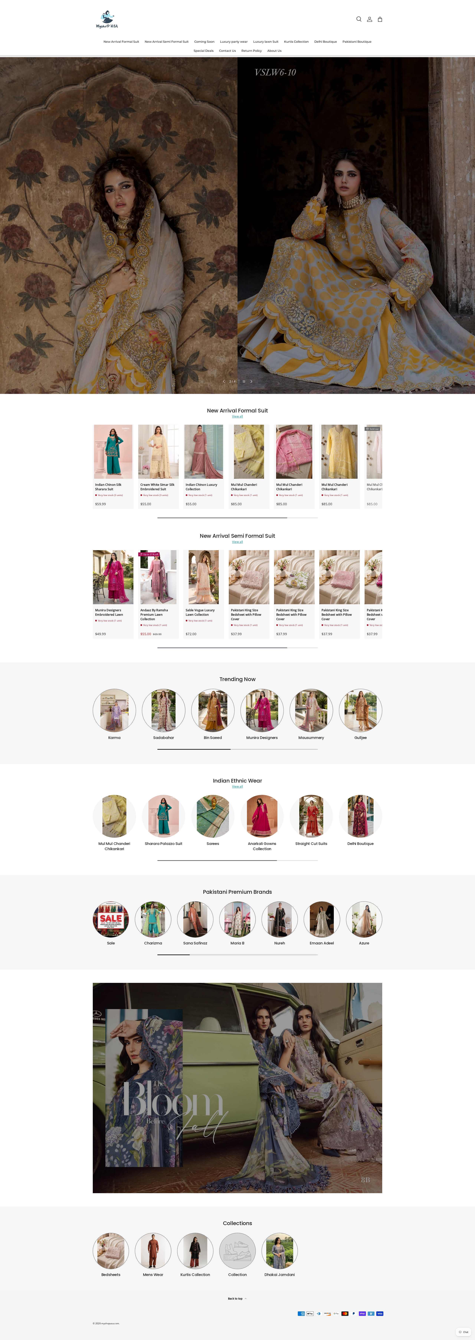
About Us (274, 51)
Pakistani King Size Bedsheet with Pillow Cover (246, 614)
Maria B (237, 943)
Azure (364, 943)
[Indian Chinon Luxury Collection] (204, 452)
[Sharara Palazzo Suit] (163, 816)
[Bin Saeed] (212, 710)
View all (237, 416)
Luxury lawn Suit (266, 41)
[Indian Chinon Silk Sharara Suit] (113, 452)
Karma (114, 737)
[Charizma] (153, 919)
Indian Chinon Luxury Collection (201, 487)
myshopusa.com (110, 1323)
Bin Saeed (213, 737)
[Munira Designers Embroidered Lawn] (113, 577)
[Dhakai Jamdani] (280, 1251)
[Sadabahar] (163, 710)
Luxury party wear (234, 41)
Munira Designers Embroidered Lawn (109, 612)
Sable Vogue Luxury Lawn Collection (200, 612)
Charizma (153, 943)
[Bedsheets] (111, 1251)
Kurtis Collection (296, 41)
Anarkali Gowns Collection (262, 846)
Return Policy (251, 51)
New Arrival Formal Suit (121, 41)
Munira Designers (262, 737)
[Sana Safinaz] (195, 919)
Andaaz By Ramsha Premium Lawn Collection (154, 614)
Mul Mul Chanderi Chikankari (244, 487)
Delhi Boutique (325, 41)
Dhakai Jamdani (280, 1274)
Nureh (279, 943)
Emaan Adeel (322, 943)
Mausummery (311, 737)
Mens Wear (153, 1274)
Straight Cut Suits (311, 843)
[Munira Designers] (262, 710)
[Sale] (111, 919)
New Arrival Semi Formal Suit (167, 41)
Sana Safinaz (195, 943)
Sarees (213, 843)
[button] (380, 19)
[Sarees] (212, 816)
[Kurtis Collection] (195, 1251)
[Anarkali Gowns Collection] (262, 816)
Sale (111, 943)
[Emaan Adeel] (322, 919)
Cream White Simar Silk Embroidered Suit (157, 487)
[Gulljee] (360, 710)
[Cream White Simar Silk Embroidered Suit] (158, 452)
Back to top (235, 1298)
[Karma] (114, 710)
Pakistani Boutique (357, 41)
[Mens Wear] (153, 1251)
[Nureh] (280, 919)
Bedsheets (110, 1274)
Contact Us (227, 51)
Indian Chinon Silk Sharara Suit (108, 487)
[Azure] (364, 919)
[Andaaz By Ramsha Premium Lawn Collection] (158, 577)
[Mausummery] (311, 710)
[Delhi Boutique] (360, 816)
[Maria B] (237, 919)
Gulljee (360, 737)
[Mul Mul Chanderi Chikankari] (249, 452)
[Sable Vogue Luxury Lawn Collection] (204, 577)
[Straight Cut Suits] (311, 816)
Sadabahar (163, 737)
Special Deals (204, 51)
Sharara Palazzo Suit (163, 843)
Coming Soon (204, 41)
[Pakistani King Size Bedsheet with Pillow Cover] (249, 577)
